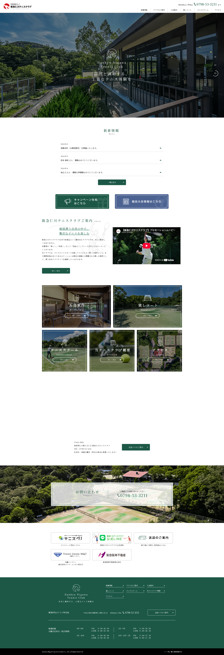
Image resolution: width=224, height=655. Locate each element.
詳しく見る (56, 271)
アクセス (218, 10)
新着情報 (144, 10)
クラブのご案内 (159, 10)
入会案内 (174, 10)
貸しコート (187, 10)
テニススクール (203, 10)
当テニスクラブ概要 (153, 591)
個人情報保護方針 (176, 652)
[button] (215, 57)
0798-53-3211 (207, 4)
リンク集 (167, 652)
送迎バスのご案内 (136, 447)
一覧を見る (112, 182)
